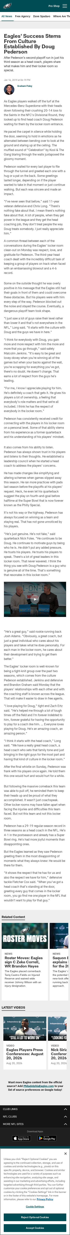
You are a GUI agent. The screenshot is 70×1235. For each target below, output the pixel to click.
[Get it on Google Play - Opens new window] (47, 1140)
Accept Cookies (35, 1227)
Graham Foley (24, 86)
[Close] (65, 1153)
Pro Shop (54, 5)
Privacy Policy (45, 1199)
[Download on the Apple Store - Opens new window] (21, 1138)
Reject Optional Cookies (35, 1217)
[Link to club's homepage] (7, 4)
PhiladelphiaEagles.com (39, 1086)
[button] (34, 599)
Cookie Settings (35, 1206)
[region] (35, 1191)
